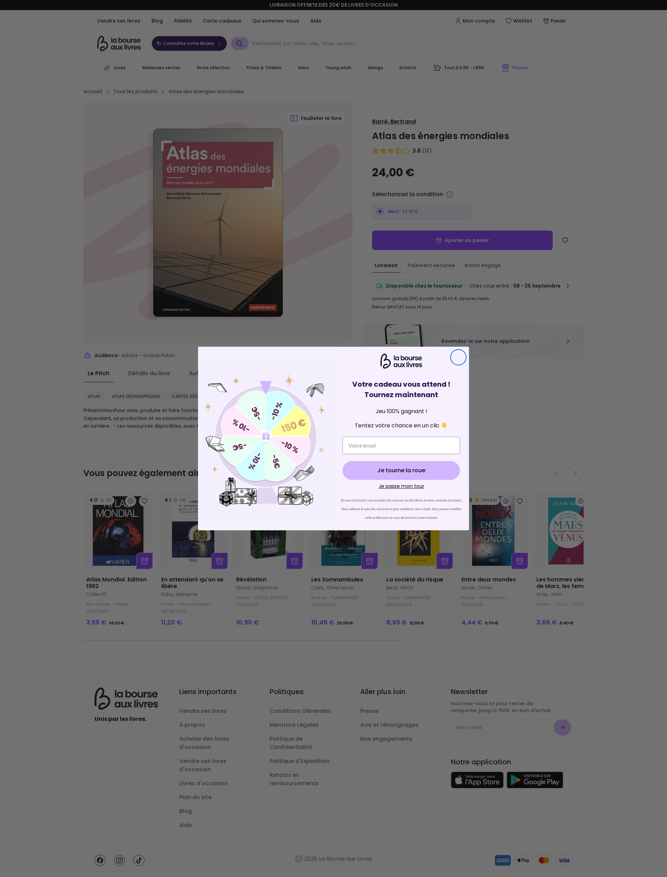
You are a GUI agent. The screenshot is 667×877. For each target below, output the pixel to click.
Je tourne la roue (401, 470)
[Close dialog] (458, 357)
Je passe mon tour (401, 486)
